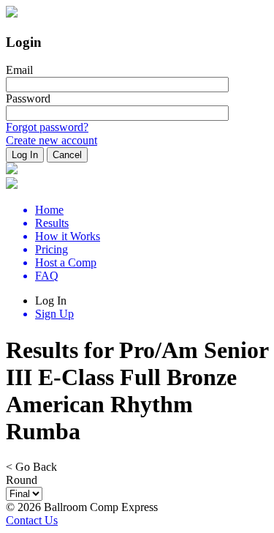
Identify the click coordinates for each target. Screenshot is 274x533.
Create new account (51, 140)
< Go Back (31, 467)
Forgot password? (47, 127)
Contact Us (32, 520)
